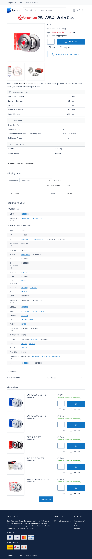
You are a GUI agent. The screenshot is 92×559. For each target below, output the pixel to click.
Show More (46, 499)
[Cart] (74, 10)
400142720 (46, 356)
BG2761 (24, 272)
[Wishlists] (78, 10)
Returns (77, 526)
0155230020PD (38, 311)
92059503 (34, 339)
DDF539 (24, 287)
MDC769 (24, 315)
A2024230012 (38, 218)
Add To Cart (72, 41)
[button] (12, 2)
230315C (24, 307)
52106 (23, 324)
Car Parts (77, 528)
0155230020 (25, 311)
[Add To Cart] (76, 404)
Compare (66, 47)
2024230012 (25, 218)
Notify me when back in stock (68, 54)
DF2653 (32, 343)
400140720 (36, 356)
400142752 (56, 356)
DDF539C (33, 287)
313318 (31, 319)
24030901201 (38, 239)
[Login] (83, 10)
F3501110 (25, 214)
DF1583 (24, 343)
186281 (24, 347)
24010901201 (26, 239)
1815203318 (25, 363)
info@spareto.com (64, 521)
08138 (23, 280)
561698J (24, 291)
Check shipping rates (59, 35)
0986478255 (25, 254)
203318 (24, 319)
